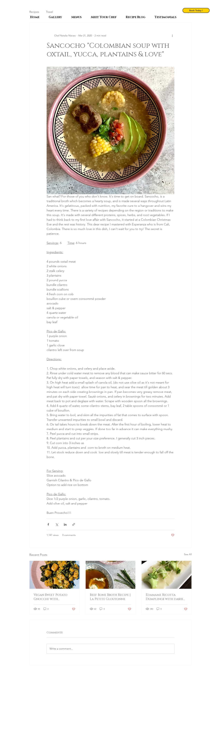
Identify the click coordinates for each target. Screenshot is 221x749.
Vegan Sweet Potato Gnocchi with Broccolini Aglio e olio (54, 597)
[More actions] (172, 35)
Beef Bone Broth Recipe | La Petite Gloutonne (110, 597)
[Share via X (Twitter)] (56, 524)
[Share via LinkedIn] (65, 524)
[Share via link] (73, 524)
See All (188, 554)
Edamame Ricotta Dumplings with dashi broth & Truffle (164, 597)
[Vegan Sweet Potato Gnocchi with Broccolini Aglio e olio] (54, 575)
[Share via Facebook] (48, 524)
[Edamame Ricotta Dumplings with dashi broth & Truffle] (166, 575)
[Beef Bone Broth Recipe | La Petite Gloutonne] (111, 575)
